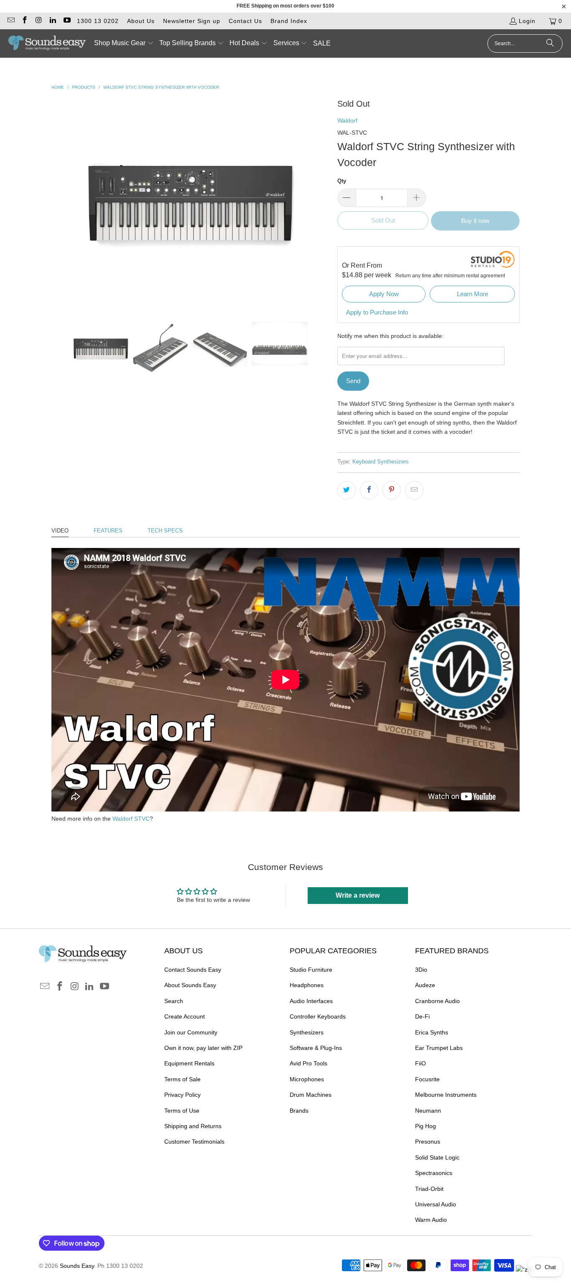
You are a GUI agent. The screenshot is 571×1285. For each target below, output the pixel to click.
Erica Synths (431, 1032)
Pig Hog (425, 1126)
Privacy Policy (182, 1094)
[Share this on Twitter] (346, 490)
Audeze (425, 985)
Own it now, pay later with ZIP (203, 1047)
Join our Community (190, 1032)
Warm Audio (431, 1219)
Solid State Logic (437, 1157)
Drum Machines (310, 1094)
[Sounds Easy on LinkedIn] (52, 21)
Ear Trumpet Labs (439, 1047)
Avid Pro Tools (308, 1063)
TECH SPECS (165, 530)
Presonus (427, 1141)
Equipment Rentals (189, 1063)
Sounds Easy (77, 1265)
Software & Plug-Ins (316, 1047)
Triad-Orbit (429, 1188)
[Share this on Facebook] (369, 490)
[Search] (550, 43)
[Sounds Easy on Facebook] (24, 21)
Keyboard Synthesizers (380, 462)
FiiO (420, 1063)
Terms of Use (181, 1110)
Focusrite (427, 1079)
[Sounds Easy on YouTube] (66, 21)
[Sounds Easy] (47, 43)
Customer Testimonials (194, 1141)
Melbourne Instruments (446, 1094)
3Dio (421, 969)
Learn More (472, 293)
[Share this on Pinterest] (391, 490)
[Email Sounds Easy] (10, 21)
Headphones (307, 985)
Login (527, 21)
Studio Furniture (311, 969)
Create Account (184, 1016)
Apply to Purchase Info (377, 312)
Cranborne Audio (437, 1001)
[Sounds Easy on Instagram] (38, 21)
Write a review (358, 895)
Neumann (428, 1110)
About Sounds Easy (190, 985)
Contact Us (245, 21)
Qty (341, 181)
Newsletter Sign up (191, 21)
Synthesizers (307, 1032)
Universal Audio (435, 1204)
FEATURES (108, 530)
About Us (141, 21)
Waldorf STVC (131, 818)
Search (173, 1001)
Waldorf (347, 120)
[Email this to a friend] (414, 490)
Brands (299, 1110)
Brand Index (288, 21)
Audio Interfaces (311, 1001)
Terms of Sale (182, 1079)
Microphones (307, 1079)
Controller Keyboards (318, 1016)
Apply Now (384, 293)
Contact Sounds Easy (192, 969)
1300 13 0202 (98, 21)
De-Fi (422, 1016)
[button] (124, 43)
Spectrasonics (433, 1173)
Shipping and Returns (193, 1126)
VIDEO (60, 530)
